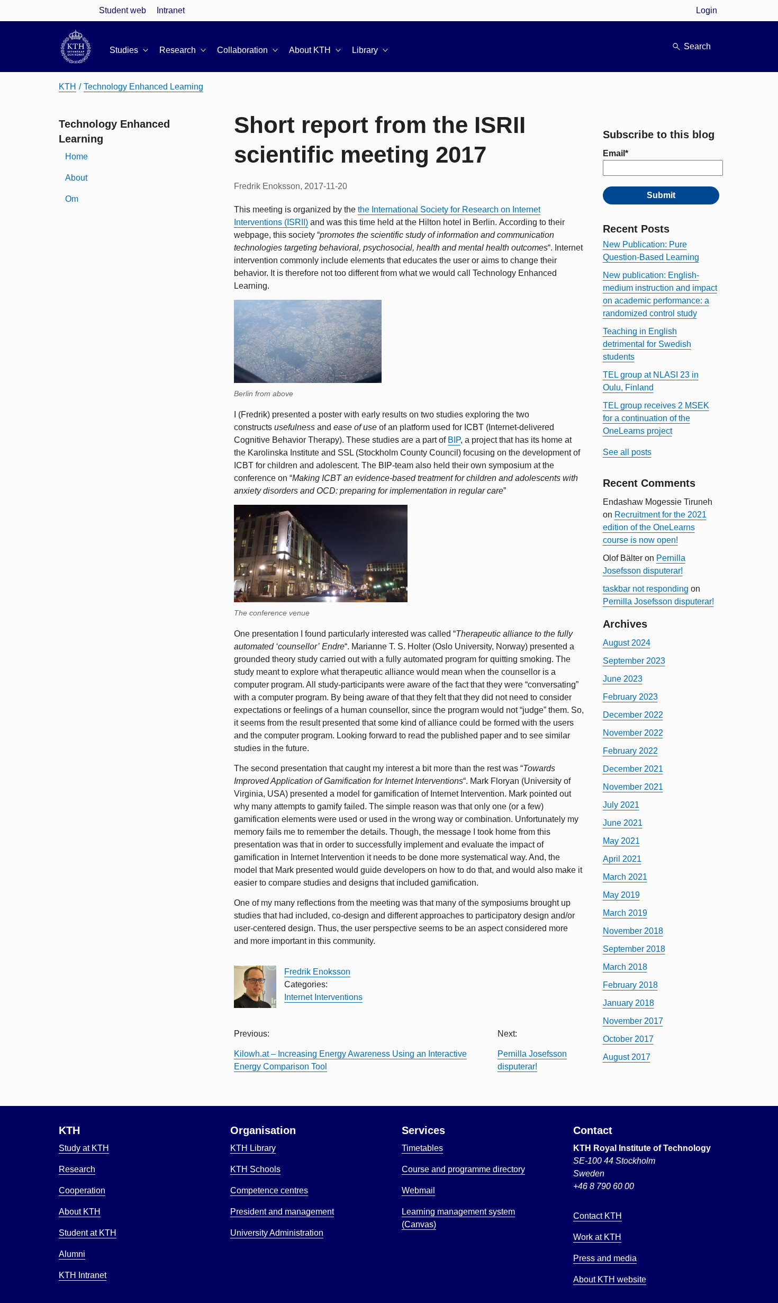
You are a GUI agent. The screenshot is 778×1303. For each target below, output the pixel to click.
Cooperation (82, 1190)
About (76, 177)
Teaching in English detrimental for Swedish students (647, 344)
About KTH (80, 1211)
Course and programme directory (463, 1169)
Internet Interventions (323, 997)
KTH (67, 86)
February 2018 (630, 984)
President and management (282, 1211)
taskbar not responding (646, 588)
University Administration (276, 1232)
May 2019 (621, 894)
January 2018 (628, 1002)
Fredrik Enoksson (317, 971)
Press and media (605, 1258)
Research (77, 1169)
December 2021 (633, 768)
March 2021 (625, 876)
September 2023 (634, 660)
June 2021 (623, 822)
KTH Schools (255, 1169)
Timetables (422, 1148)
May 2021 (621, 840)
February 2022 (630, 750)
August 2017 (626, 1056)
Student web (122, 10)
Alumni (72, 1254)
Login (706, 10)
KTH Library (253, 1148)
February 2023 (630, 696)
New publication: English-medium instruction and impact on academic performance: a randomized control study (660, 294)
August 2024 (626, 642)
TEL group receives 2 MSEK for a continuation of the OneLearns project (656, 418)
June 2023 (623, 678)
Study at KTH (84, 1148)
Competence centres (269, 1190)
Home (76, 156)
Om (71, 198)
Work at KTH (597, 1237)
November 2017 (633, 1020)
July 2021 (621, 804)
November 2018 (633, 930)
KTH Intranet (82, 1275)
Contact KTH (597, 1215)
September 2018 (634, 948)
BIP (454, 439)
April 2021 (622, 858)
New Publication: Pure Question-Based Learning (651, 251)
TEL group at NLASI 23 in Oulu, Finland (651, 381)
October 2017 (628, 1038)
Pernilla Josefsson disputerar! (658, 601)
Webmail (418, 1190)
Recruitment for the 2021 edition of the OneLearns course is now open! (655, 527)
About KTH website (609, 1279)
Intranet (171, 10)
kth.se (76, 10)
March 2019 (625, 912)
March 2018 (625, 966)
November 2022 (633, 732)
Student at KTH (87, 1232)
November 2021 (633, 786)
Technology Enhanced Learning (143, 86)
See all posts (627, 452)
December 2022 (633, 714)
